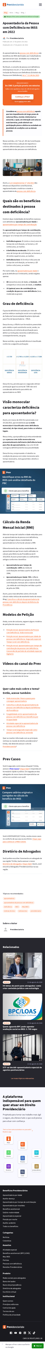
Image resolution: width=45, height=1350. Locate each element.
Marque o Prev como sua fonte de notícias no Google (22, 17)
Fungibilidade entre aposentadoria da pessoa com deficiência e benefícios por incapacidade (22, 717)
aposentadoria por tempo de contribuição (20, 224)
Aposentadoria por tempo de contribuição (19, 1202)
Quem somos (8, 1301)
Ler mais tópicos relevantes (22, 1078)
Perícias (6, 1260)
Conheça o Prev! (22, 96)
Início (11, 13)
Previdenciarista (17, 38)
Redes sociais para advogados (14, 1278)
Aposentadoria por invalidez (14, 1206)
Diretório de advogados (12, 1288)
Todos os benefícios (10, 1226)
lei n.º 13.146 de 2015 (30, 75)
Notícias (6, 1237)
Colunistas (7, 1241)
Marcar (39, 1346)
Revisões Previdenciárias (12, 1267)
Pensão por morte (10, 1219)
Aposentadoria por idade (12, 1195)
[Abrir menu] (40, 4)
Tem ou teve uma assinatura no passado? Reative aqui (17, 1130)
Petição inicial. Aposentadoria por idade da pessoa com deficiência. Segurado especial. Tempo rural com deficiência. (23, 639)
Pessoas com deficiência (12, 1264)
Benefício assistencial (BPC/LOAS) (16, 1253)
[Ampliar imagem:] (22, 364)
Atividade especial (10, 1250)
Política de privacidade (11, 1315)
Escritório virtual (9, 1292)
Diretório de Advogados (12, 864)
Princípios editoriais (11, 1304)
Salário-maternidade (11, 1213)
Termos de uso (8, 1311)
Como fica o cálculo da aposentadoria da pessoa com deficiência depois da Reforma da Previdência (21, 602)
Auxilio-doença (9, 1199)
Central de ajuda (9, 1308)
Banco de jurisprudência (12, 1285)
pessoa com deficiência (29, 53)
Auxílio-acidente (9, 1223)
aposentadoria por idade (27, 271)
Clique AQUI (24, 769)
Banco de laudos (9, 1281)
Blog (17, 13)
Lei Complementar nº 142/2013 (22, 183)
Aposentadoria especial (12, 1216)
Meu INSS (6, 1257)
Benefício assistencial (11, 1209)
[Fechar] (2, 1344)
